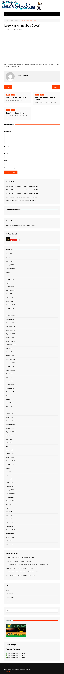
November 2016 (10, 424)
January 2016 (10, 457)
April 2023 (9, 294)
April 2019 (9, 352)
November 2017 (10, 388)
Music (8, 94)
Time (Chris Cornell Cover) (15, 113)
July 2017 (8, 399)
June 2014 (9, 511)
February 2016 (10, 453)
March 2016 (9, 450)
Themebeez (7, 671)
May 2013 (9, 540)
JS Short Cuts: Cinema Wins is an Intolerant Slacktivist (21, 200)
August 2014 (9, 504)
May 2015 (9, 475)
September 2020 (11, 334)
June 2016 (9, 439)
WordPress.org (10, 601)
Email (6, 154)
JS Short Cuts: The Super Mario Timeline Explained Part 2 (22, 190)
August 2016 (9, 435)
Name (6, 147)
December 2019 (10, 341)
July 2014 (8, 508)
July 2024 (8, 283)
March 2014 (9, 522)
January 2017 (10, 417)
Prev (8, 87)
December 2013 (10, 530)
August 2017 (9, 395)
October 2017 (10, 392)
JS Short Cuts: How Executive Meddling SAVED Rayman (21, 197)
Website (6, 161)
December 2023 (10, 286)
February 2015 (10, 486)
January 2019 (10, 355)
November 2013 (10, 533)
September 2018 (11, 370)
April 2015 (9, 479)
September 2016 (11, 432)
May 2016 (9, 442)
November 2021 (10, 319)
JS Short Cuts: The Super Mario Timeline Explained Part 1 (22, 193)
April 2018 (9, 377)
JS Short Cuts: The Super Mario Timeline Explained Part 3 (22, 186)
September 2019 (11, 344)
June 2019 (9, 348)
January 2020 (10, 337)
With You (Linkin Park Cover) (16, 98)
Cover (13, 94)
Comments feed (10, 597)
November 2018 (10, 363)
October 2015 (10, 464)
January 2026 (10, 265)
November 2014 (10, 497)
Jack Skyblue (9, 30)
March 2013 (9, 544)
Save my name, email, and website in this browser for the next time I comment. (27, 168)
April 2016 (9, 446)
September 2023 (11, 290)
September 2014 (11, 501)
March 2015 (9, 482)
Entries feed (9, 593)
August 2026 (9, 254)
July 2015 (8, 468)
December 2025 (10, 268)
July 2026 (8, 257)
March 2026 (9, 261)
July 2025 (8, 272)
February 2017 (10, 413)
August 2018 (9, 373)
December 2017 (10, 384)
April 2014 (9, 519)
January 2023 (10, 301)
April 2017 (9, 406)
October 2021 (10, 323)
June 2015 (9, 471)
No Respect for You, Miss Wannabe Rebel (23, 225)
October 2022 (10, 308)
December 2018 (10, 359)
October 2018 (10, 366)
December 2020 (10, 330)
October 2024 (10, 279)
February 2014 (10, 526)
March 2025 (9, 275)
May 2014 (9, 515)
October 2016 (10, 428)
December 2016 (10, 421)
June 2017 (9, 403)
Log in (7, 590)
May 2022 (9, 312)
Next (55, 87)
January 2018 (10, 381)
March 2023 (9, 297)
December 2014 (10, 493)
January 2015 (10, 490)
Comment (7, 131)
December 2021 (10, 315)
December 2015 (10, 461)
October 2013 (10, 537)
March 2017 (9, 410)
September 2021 (11, 326)
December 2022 (10, 305)
